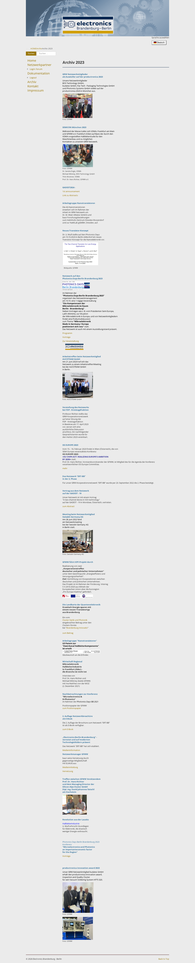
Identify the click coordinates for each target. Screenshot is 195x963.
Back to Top (163, 959)
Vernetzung (67, 771)
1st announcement (71, 191)
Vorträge (66, 337)
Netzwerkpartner (39, 65)
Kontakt (32, 86)
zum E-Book (67, 729)
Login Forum (36, 69)
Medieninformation (71, 750)
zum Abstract (68, 506)
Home (31, 60)
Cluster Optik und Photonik (74, 620)
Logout (33, 77)
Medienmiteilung (70, 767)
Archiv (31, 82)
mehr (64, 468)
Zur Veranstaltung (70, 341)
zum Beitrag (67, 633)
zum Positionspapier (71, 708)
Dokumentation (38, 73)
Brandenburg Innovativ (77, 627)
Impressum (35, 90)
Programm (67, 333)
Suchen (31, 53)
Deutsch (160, 42)
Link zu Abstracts (70, 195)
